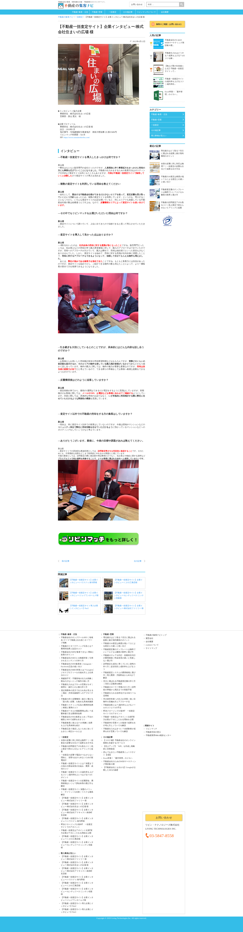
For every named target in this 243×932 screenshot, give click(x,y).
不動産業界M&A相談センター (158, 735)
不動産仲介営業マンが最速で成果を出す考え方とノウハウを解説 (119, 724)
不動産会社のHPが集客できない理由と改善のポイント (77, 653)
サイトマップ (151, 648)
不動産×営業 (97, 12)
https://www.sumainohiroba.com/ (77, 137)
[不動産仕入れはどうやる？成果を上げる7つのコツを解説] (158, 57)
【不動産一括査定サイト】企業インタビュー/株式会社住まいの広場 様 (77, 805)
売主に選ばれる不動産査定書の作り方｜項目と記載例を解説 (119, 682)
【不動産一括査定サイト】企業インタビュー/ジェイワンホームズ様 (83, 594)
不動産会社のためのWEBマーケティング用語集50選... (174, 42)
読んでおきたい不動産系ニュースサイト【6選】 (119, 753)
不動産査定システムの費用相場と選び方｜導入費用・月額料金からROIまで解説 (119, 675)
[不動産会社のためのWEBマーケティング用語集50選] (158, 44)
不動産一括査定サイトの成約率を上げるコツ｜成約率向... (174, 81)
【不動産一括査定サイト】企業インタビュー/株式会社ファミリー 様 (129, 607)
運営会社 (149, 638)
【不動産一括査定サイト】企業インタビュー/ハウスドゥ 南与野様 (83, 581)
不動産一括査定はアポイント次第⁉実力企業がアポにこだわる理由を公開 (119, 718)
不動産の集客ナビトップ (156, 635)
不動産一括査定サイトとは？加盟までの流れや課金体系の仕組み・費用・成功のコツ (77, 766)
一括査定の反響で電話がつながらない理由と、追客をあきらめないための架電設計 (77, 757)
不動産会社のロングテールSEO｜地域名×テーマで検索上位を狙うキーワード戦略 (77, 640)
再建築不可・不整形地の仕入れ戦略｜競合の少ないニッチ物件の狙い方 (77, 679)
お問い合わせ (137, 4)
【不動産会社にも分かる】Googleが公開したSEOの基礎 (119, 768)
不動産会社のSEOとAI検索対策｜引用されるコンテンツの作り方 (77, 659)
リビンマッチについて (146, 12)
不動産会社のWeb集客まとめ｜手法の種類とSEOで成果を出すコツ (77, 718)
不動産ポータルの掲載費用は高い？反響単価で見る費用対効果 (77, 712)
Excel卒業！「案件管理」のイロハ (117, 758)
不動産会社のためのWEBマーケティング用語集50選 (119, 762)
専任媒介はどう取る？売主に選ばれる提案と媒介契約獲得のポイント (119, 638)
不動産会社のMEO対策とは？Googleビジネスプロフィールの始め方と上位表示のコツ (77, 672)
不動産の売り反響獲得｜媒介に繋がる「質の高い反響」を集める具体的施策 (77, 700)
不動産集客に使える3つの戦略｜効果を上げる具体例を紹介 (76, 724)
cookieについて (152, 645)
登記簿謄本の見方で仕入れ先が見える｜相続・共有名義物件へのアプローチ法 (77, 693)
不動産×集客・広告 (80, 12)
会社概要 (165, 12)
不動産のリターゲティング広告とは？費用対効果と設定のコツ (77, 647)
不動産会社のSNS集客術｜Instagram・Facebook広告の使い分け (77, 665)
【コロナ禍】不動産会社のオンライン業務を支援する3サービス (119, 741)
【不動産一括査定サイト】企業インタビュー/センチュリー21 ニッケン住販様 (129, 595)
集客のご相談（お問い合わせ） (169, 24)
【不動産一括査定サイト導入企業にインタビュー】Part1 (77, 910)
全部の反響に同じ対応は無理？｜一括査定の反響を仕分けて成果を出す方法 (77, 741)
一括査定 (112, 12)
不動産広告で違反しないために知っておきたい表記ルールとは (77, 730)
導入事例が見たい (158, 136)
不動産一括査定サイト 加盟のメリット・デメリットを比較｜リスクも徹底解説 (77, 792)
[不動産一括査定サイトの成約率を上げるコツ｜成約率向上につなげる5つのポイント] (158, 83)
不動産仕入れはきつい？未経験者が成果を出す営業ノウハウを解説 (119, 730)
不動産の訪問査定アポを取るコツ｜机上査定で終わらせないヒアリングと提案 (77, 749)
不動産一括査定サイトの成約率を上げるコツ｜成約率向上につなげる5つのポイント (77, 774)
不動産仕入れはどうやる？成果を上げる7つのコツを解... (175, 55)
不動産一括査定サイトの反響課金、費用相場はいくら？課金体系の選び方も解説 (77, 783)
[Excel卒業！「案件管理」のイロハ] (158, 95)
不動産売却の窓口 (153, 732)
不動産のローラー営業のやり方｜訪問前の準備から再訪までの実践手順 (119, 688)
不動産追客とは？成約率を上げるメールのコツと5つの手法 (119, 706)
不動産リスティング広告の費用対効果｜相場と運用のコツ (77, 706)
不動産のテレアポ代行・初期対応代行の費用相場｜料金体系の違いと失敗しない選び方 (119, 658)
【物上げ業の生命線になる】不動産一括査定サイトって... (174, 68)
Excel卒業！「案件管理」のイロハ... (174, 93)
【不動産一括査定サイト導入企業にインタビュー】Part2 (83, 607)
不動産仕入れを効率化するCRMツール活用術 (119, 694)
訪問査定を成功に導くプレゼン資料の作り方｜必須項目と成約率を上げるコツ (119, 666)
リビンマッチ (151, 729)
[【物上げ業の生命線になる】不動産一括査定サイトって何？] (158, 70)
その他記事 (128, 12)
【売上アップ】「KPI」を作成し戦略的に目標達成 (119, 747)
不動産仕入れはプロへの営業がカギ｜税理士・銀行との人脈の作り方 (77, 685)
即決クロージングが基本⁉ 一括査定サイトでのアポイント (119, 712)
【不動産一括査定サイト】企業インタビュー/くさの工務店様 (128, 581)
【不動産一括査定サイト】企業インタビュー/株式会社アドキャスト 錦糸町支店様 (77, 812)
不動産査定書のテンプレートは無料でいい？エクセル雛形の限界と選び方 (119, 650)
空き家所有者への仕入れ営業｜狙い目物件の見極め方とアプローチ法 (119, 700)
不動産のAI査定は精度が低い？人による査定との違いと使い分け (119, 644)
